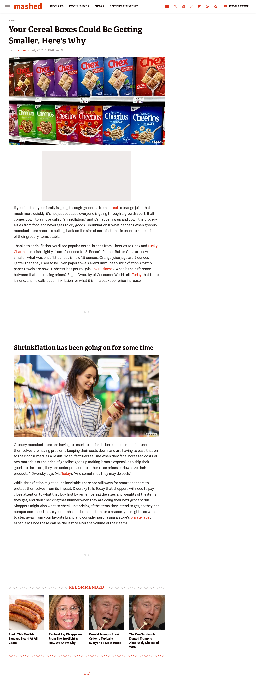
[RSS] (215, 7)
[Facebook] (159, 7)
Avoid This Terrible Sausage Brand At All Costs (23, 638)
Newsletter (239, 6)
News (12, 21)
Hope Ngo (19, 50)
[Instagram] (183, 7)
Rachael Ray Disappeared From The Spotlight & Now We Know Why (66, 638)
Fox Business (102, 269)
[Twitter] (175, 7)
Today (137, 274)
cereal (113, 207)
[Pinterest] (191, 7)
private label (140, 517)
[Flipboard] (199, 7)
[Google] (207, 7)
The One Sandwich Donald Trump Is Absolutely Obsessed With (144, 640)
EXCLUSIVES (79, 6)
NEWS (99, 6)
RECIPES (57, 6)
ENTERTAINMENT (124, 6)
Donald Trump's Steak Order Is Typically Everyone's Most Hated (105, 638)
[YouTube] (167, 7)
